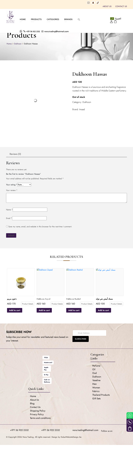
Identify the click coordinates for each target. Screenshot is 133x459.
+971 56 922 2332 (33, 31)
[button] (79, 19)
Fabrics (95, 391)
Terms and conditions (40, 418)
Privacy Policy (37, 414)
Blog (32, 403)
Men (94, 384)
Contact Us (121, 6)
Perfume (96, 365)
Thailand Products (101, 395)
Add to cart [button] (14, 310)
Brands (68, 19)
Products (36, 19)
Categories (53, 19)
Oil (93, 369)
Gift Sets (96, 398)
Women (96, 387)
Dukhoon (18, 43)
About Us (107, 6)
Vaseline (96, 380)
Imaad (82, 109)
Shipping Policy (37, 410)
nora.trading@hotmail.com (56, 31)
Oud (94, 373)
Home (23, 19)
